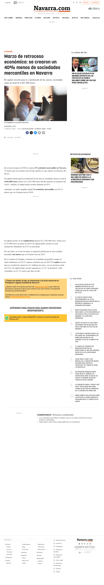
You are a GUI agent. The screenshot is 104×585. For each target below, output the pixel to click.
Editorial (8, 563)
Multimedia (85, 18)
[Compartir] (27, 132)
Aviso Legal (59, 560)
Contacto (59, 543)
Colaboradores (26, 544)
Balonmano (41, 544)
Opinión (38, 18)
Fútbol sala (41, 547)
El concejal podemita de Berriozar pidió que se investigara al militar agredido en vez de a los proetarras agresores (87, 350)
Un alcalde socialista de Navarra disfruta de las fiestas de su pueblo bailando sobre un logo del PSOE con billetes (84, 78)
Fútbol (24, 558)
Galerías (40, 561)
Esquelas (96, 18)
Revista (75, 18)
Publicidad (59, 546)
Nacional (65, 18)
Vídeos (40, 563)
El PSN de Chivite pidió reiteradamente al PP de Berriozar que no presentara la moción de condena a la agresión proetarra (87, 301)
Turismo (58, 569)
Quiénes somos (60, 540)
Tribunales (9, 552)
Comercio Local (41, 287)
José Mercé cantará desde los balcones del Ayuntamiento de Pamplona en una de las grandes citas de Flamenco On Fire (87, 337)
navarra (10, 137)
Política (8, 547)
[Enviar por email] (39, 132)
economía (17, 137)
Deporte (56, 18)
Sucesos (8, 549)
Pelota (24, 563)
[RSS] (90, 544)
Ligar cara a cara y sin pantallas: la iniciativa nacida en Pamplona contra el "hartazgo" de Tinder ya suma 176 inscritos (87, 363)
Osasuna (46, 18)
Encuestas (25, 549)
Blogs (23, 547)
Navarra (19, 18)
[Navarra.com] (52, 8)
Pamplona (28, 18)
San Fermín (8, 18)
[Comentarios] (43, 132)
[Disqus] (67, 452)
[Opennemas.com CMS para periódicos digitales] (85, 549)
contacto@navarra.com (20, 297)
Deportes (24, 555)
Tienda (58, 572)
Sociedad (9, 554)
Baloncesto (25, 560)
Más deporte (41, 549)
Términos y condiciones (63, 415)
